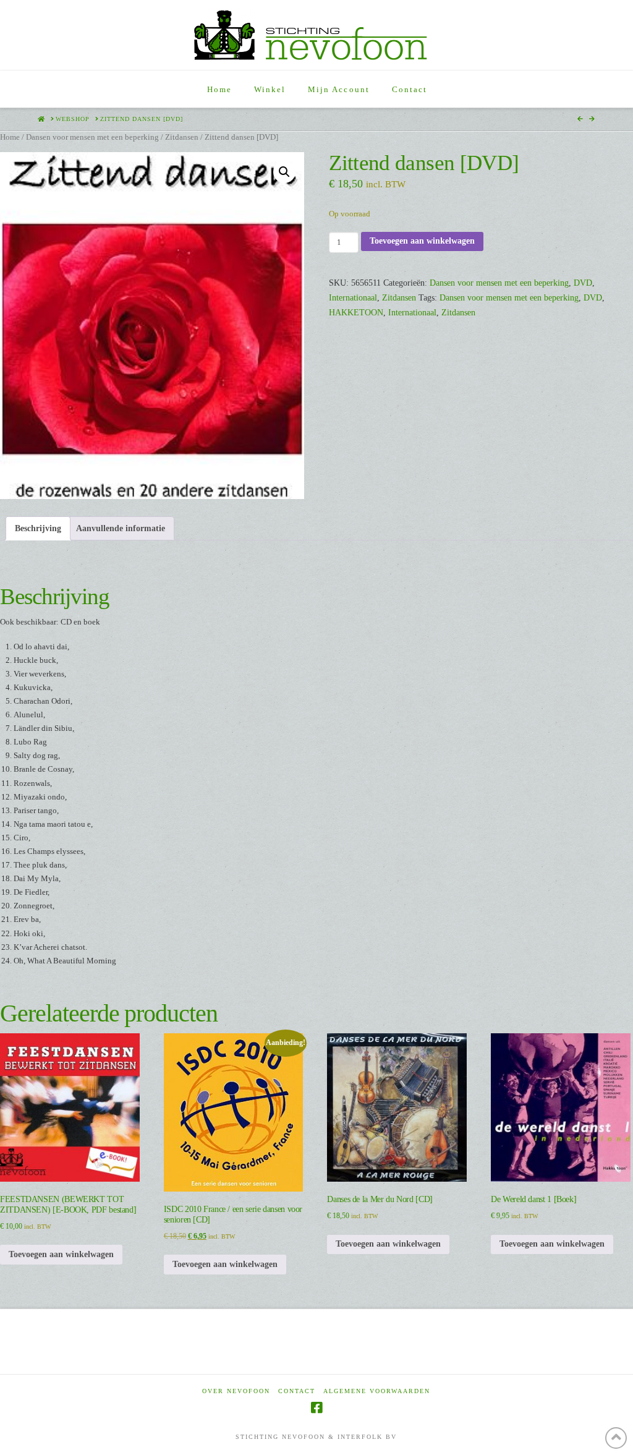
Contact (296, 1391)
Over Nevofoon (236, 1391)
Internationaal (353, 297)
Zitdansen (181, 137)
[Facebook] (316, 1407)
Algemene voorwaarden (376, 1391)
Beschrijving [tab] (38, 528)
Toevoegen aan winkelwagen (422, 240)
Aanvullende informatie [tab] (120, 528)
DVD (583, 283)
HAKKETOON (356, 312)
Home (10, 137)
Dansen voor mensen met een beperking (92, 137)
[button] (284, 172)
